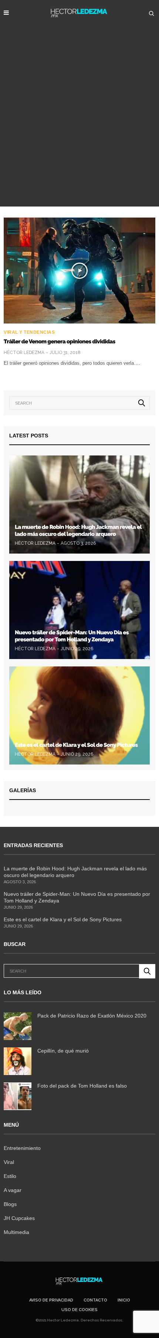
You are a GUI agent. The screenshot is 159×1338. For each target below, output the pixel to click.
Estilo (10, 1176)
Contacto (95, 1300)
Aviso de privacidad (51, 1300)
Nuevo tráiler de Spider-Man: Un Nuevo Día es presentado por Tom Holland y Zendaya (72, 636)
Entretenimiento (22, 1148)
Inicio (124, 1300)
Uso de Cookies (79, 1309)
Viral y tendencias (29, 332)
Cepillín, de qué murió (63, 1051)
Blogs (10, 1204)
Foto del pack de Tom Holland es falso (82, 1086)
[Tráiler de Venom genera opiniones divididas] (79, 270)
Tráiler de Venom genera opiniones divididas (59, 341)
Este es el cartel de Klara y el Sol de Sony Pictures (76, 745)
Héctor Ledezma (24, 352)
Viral (9, 1162)
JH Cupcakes (19, 1218)
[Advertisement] (79, 123)
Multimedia (16, 1232)
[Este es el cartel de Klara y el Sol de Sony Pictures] (79, 715)
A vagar (12, 1190)
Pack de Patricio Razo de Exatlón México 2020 (91, 1016)
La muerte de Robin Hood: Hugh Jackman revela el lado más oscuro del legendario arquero (78, 531)
